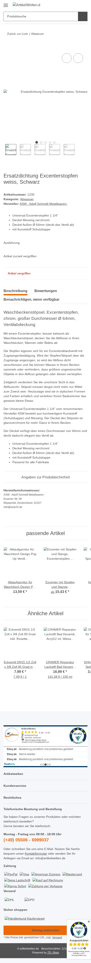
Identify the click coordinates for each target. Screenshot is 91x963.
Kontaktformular (36, 853)
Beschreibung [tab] (15, 291)
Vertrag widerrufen (45, 930)
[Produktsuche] (82, 16)
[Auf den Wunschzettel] (78, 58)
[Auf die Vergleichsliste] (67, 58)
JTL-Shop (53, 952)
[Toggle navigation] (6, 3)
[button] (70, 4)
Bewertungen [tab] (45, 291)
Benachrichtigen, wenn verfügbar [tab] (31, 299)
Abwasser (27, 199)
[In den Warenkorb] (7, 47)
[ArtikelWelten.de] (26, 5)
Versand (57, 937)
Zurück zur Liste (17, 33)
